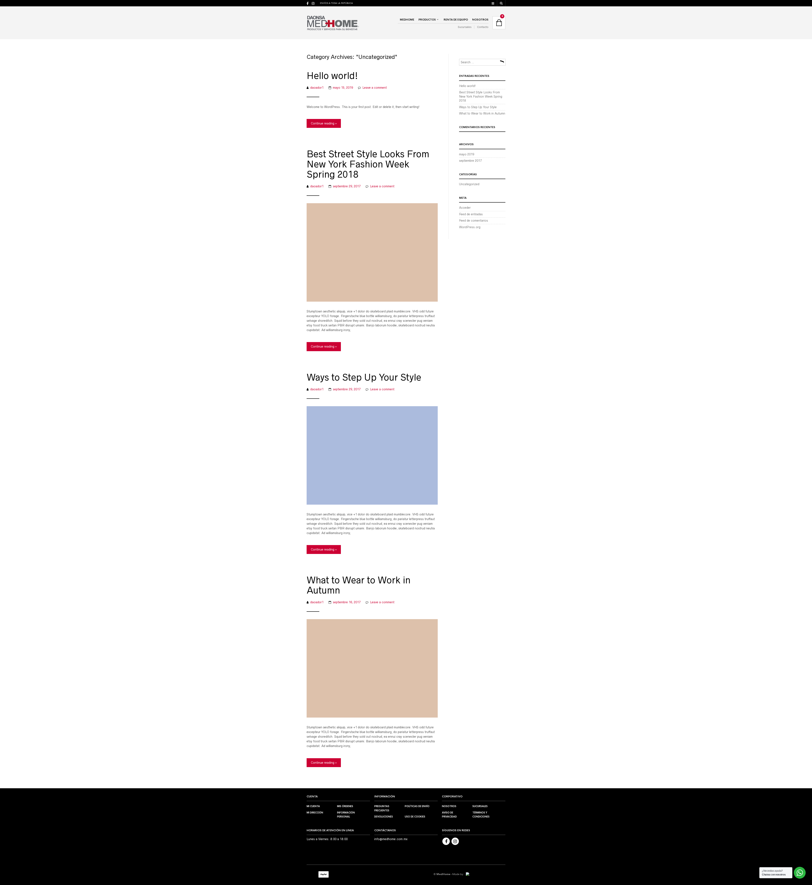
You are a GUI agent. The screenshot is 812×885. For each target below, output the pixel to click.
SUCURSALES (480, 806)
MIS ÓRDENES (345, 806)
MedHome (407, 19)
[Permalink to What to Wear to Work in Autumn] (372, 668)
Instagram (455, 841)
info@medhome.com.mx (390, 839)
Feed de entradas (471, 214)
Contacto (482, 27)
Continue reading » (324, 123)
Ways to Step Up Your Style (364, 377)
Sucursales (464, 27)
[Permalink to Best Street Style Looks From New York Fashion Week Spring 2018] (372, 252)
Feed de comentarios (473, 220)
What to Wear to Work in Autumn (358, 585)
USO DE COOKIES (415, 816)
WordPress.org (469, 227)
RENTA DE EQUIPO (456, 19)
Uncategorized (469, 184)
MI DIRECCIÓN (315, 812)
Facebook (446, 841)
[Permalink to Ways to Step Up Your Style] (372, 455)
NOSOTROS (480, 19)
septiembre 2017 (470, 160)
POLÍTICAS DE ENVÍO (417, 806)
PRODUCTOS (427, 19)
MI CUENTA (313, 806)
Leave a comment (374, 87)
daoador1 (317, 87)
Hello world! (332, 76)
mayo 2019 (466, 154)
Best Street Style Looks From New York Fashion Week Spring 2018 (368, 164)
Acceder (465, 207)
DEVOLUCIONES (383, 816)
